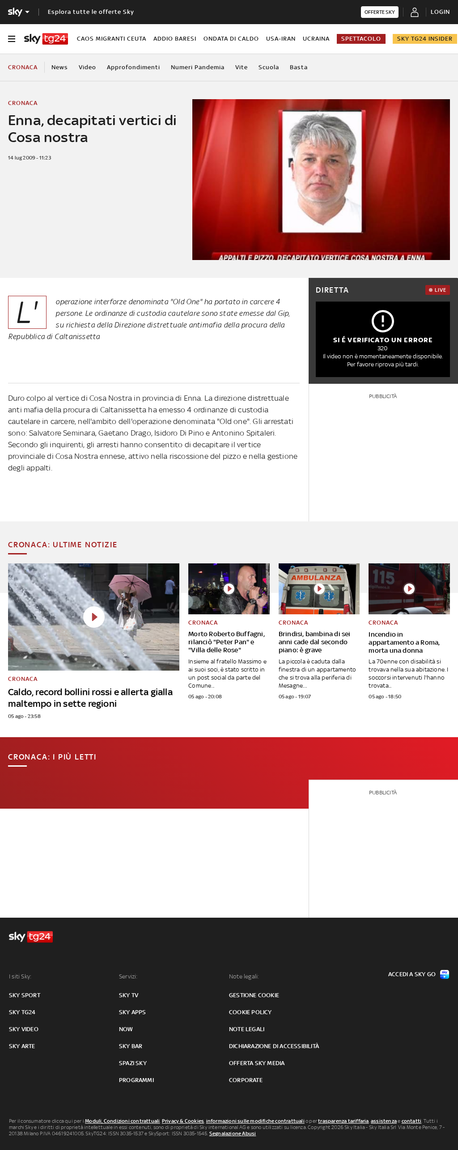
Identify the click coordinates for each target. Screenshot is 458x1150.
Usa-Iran (281, 38)
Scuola (269, 67)
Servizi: (128, 976)
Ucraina (316, 38)
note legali (246, 1029)
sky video (23, 1029)
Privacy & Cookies (183, 1121)
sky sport (24, 995)
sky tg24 (22, 1012)
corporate (246, 1080)
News (59, 67)
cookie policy (250, 1012)
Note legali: (244, 976)
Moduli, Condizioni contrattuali (122, 1121)
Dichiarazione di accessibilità (274, 1046)
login (440, 11)
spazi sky (133, 1063)
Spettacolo (361, 38)
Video (87, 67)
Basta (299, 67)
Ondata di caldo (231, 38)
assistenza (384, 1121)
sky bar (130, 1046)
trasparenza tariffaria (343, 1121)
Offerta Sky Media (256, 1063)
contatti (412, 1121)
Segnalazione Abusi (232, 1133)
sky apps (132, 1012)
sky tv (128, 995)
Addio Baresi (174, 38)
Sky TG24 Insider (425, 38)
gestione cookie (254, 995)
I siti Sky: (20, 976)
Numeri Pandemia (198, 67)
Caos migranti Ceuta (111, 38)
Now (126, 1029)
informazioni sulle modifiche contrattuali (255, 1121)
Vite (241, 67)
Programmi (136, 1080)
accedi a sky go (412, 974)
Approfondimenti (133, 67)
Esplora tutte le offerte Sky (91, 11)
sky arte (22, 1046)
